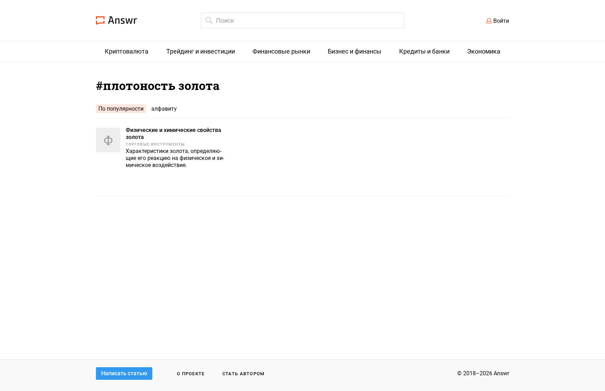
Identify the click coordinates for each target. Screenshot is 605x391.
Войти (501, 21)
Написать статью (124, 373)
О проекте (191, 373)
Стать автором (243, 373)
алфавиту (164, 108)
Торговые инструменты (155, 144)
